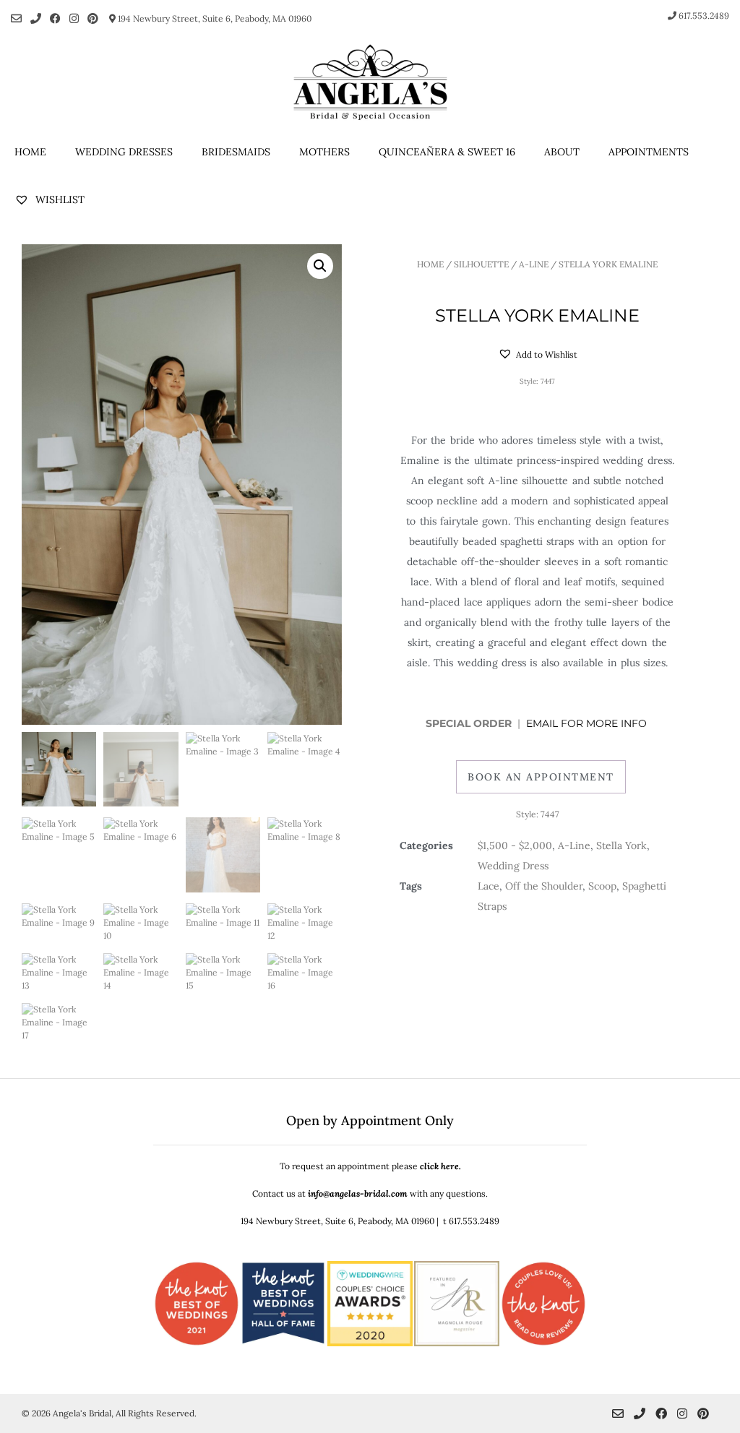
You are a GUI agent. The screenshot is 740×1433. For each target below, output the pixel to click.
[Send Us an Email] (16, 18)
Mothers (324, 151)
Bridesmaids (236, 151)
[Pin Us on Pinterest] (92, 18)
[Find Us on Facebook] (55, 18)
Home (30, 151)
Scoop (602, 885)
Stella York (621, 845)
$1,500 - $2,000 (515, 845)
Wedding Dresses (124, 151)
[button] (320, 266)
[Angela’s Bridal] (370, 82)
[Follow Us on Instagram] (74, 18)
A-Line (533, 264)
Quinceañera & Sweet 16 (447, 151)
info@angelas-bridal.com (358, 1193)
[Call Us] (35, 18)
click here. (440, 1166)
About (562, 151)
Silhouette (481, 264)
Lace (488, 885)
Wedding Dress (513, 865)
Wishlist (59, 199)
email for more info (588, 723)
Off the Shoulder (543, 885)
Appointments (648, 151)
